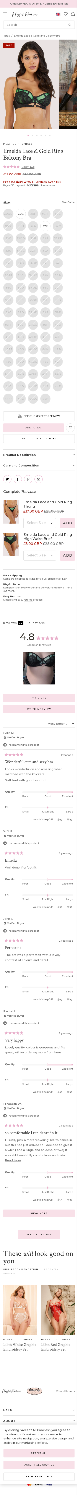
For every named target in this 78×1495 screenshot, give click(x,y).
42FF (8, 374)
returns (28, 599)
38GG (33, 324)
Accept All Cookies (39, 1464)
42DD (33, 361)
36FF (8, 300)
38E (45, 312)
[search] (39, 25)
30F (33, 213)
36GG (33, 300)
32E (33, 238)
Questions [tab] (37, 624)
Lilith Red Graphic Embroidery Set (55, 1347)
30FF (45, 213)
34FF (8, 275)
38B (58, 300)
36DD (33, 287)
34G (21, 275)
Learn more (48, 185)
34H (45, 275)
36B (58, 275)
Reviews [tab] (13, 624)
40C (8, 337)
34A (45, 250)
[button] (28, 135)
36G (21, 300)
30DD (8, 213)
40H (45, 349)
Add (67, 523)
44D (21, 386)
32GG (21, 250)
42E (45, 361)
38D (21, 312)
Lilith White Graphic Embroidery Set (19, 1347)
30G (58, 213)
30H (21, 226)
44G (21, 398)
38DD (33, 312)
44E (45, 386)
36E (45, 287)
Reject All (39, 1453)
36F (58, 287)
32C (58, 226)
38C (8, 312)
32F (45, 238)
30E (21, 213)
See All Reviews (39, 1234)
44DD (33, 386)
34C (8, 263)
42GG (33, 374)
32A (33, 226)
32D (8, 238)
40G (21, 349)
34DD (33, 263)
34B (58, 250)
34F (58, 263)
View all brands (65, 1391)
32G (8, 250)
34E (45, 263)
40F (58, 337)
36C (8, 287)
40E (45, 337)
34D (21, 263)
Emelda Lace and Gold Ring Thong (47, 504)
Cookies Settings (39, 1476)
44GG (33, 398)
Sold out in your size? (39, 438)
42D (21, 361)
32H (33, 250)
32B (45, 226)
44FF (8, 398)
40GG (33, 349)
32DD (20, 238)
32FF (58, 238)
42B (58, 349)
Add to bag (33, 427)
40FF (8, 349)
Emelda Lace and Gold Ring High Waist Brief (47, 537)
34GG (33, 275)
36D (21, 287)
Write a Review (45, 710)
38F (58, 312)
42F (58, 361)
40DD (33, 337)
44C (8, 386)
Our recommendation (20, 1269)
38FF (8, 324)
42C (8, 361)
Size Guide (68, 202)
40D (21, 337)
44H (45, 398)
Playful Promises (18, 144)
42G (21, 374)
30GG (8, 226)
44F (58, 386)
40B (58, 324)
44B (58, 374)
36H (45, 300)
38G (21, 324)
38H (45, 324)
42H (45, 374)
